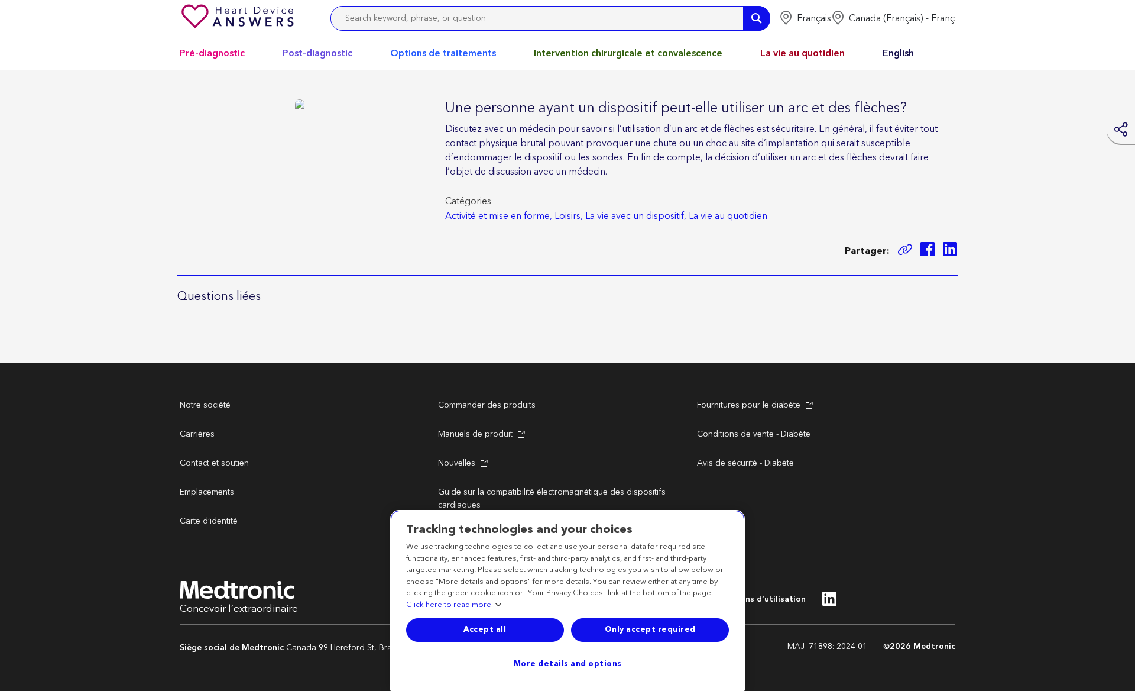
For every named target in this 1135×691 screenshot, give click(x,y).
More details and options (568, 663)
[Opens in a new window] (927, 251)
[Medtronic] (239, 18)
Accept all (484, 629)
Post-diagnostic (317, 53)
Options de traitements (443, 53)
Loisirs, (568, 216)
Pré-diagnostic (212, 53)
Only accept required (650, 629)
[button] (805, 18)
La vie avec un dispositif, (635, 216)
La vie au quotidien (802, 53)
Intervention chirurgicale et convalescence (628, 53)
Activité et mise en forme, (498, 216)
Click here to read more (448, 605)
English (898, 53)
